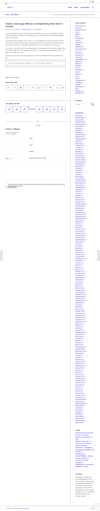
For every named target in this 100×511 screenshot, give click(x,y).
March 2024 (78, 143)
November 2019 (79, 216)
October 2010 (79, 383)
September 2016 (80, 277)
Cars (76, 32)
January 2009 (79, 418)
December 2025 (79, 122)
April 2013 (78, 343)
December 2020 (79, 204)
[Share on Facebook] (9, 87)
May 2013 (78, 340)
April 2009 (78, 414)
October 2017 (79, 261)
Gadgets (77, 45)
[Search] (92, 7)
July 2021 (78, 191)
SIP (76, 76)
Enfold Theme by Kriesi (23, 508)
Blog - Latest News (12, 14)
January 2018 (79, 256)
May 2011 (78, 372)
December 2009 (79, 399)
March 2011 (78, 374)
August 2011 (79, 368)
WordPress (78, 93)
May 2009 (78, 412)
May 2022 (78, 172)
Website (31, 151)
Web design (28, 29)
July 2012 (78, 355)
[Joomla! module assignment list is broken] (24, 109)
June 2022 (78, 170)
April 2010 (78, 391)
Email (31, 145)
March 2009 (78, 416)
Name (31, 138)
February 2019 (79, 229)
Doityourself (78, 38)
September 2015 (80, 301)
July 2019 (78, 223)
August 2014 (79, 324)
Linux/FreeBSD (79, 59)
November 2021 (79, 183)
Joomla (23, 29)
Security (77, 74)
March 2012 (78, 359)
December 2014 (79, 315)
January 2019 (79, 231)
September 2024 (80, 139)
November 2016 (79, 273)
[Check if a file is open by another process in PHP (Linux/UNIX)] (1, 255)
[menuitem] (92, 7)
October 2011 (79, 364)
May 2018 (78, 248)
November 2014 (79, 317)
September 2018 (80, 240)
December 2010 (79, 378)
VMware (77, 84)
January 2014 (79, 330)
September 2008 (80, 420)
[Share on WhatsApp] (27, 87)
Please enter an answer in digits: (37, 158)
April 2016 (78, 286)
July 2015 (78, 305)
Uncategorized (79, 80)
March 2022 (78, 177)
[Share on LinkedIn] (39, 87)
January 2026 (79, 120)
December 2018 (79, 233)
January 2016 (79, 292)
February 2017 (79, 271)
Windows (77, 91)
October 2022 (79, 164)
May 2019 (78, 225)
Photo (77, 68)
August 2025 (79, 126)
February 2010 (79, 395)
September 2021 (80, 187)
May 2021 (78, 195)
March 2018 (78, 252)
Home (70, 7)
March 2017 (78, 269)
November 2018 (79, 235)
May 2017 (78, 265)
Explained (78, 42)
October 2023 (79, 145)
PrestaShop (78, 70)
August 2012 (79, 353)
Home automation (80, 49)
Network (77, 66)
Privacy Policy (85, 7)
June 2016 (78, 282)
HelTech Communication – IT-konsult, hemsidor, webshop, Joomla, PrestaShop (83, 443)
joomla (10, 77)
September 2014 (80, 322)
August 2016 (79, 279)
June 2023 (78, 149)
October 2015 (79, 298)
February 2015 (79, 311)
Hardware (78, 47)
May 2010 (78, 389)
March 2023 (78, 153)
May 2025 (78, 130)
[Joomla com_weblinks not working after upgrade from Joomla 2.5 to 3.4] (61, 109)
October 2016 (79, 275)
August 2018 (79, 242)
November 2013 (79, 332)
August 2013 (79, 336)
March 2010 (78, 393)
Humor (77, 51)
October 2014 (79, 319)
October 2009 (79, 401)
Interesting (78, 53)
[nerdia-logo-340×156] (9, 7)
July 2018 (78, 244)
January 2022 (79, 179)
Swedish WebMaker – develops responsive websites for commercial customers (84, 458)
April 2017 (78, 267)
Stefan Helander (38, 29)
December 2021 (79, 181)
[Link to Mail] (93, 1)
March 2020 (78, 210)
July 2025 (78, 128)
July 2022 (78, 168)
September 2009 (80, 404)
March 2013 (78, 345)
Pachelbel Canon (80, 454)
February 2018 (79, 254)
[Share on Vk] (51, 87)
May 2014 (78, 326)
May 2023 (78, 151)
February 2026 (79, 118)
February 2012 (79, 361)
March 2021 (78, 198)
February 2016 (79, 290)
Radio (77, 72)
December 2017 (79, 259)
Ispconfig (78, 55)
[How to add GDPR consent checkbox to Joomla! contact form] (46, 109)
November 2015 (79, 296)
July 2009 (78, 408)
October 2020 (79, 208)
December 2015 (79, 294)
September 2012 (80, 351)
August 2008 (79, 422)
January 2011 (79, 376)
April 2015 (78, 307)
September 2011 (80, 366)
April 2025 (78, 132)
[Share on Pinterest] (33, 87)
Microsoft (78, 61)
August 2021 (79, 189)
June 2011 (78, 370)
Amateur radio (79, 26)
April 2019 (78, 227)
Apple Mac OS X (80, 30)
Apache (77, 28)
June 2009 (78, 410)
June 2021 (78, 193)
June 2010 (78, 387)
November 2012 (79, 347)
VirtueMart (78, 82)
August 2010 (79, 385)
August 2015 (79, 303)
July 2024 (78, 141)
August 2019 (79, 221)
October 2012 (79, 349)
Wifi (76, 89)
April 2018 (78, 250)
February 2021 (79, 200)
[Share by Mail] (62, 87)
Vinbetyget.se (79, 462)
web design (16, 77)
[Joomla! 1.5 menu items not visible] (39, 109)
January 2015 (79, 313)
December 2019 (79, 214)
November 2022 (79, 162)
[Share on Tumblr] (44, 87)
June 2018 (78, 246)
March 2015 (78, 309)
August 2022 (79, 166)
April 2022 (78, 174)
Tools (76, 78)
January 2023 (79, 158)
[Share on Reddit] (56, 87)
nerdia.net (14, 508)
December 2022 (79, 160)
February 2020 (79, 212)
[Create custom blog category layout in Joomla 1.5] (16, 109)
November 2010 (79, 380)
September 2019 (80, 219)
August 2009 (79, 406)
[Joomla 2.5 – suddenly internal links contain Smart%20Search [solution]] (54, 109)
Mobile (77, 63)
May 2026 (78, 116)
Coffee (77, 34)
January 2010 (79, 397)
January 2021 (79, 202)
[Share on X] (15, 87)
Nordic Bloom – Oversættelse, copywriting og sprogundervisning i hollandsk (84, 450)
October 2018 (79, 237)
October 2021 (79, 185)
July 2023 (78, 147)
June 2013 (78, 338)
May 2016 (78, 284)
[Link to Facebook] (90, 1)
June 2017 (78, 263)
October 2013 (79, 334)
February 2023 (79, 156)
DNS (76, 36)
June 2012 (78, 357)
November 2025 (79, 124)
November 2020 (79, 206)
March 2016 (78, 288)
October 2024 (79, 137)
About (76, 7)
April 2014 (78, 328)
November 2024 (79, 134)
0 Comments (17, 29)
